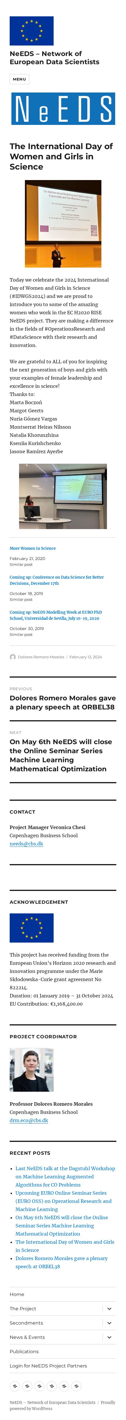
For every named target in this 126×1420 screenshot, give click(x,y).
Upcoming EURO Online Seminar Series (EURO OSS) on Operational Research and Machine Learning (64, 1201)
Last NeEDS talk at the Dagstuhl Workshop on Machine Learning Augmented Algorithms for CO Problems (65, 1177)
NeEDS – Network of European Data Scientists (54, 58)
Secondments (26, 1323)
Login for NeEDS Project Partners (48, 1366)
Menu (19, 79)
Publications (24, 1351)
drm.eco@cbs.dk (29, 1120)
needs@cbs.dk (26, 844)
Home (17, 1294)
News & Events (27, 1337)
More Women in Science (33, 548)
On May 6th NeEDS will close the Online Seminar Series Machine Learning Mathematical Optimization (62, 1226)
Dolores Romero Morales (41, 657)
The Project (23, 1308)
